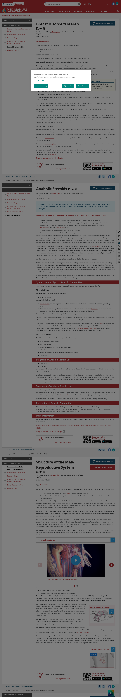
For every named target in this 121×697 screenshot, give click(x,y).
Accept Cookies (82, 86)
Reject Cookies (68, 86)
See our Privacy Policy (39, 80)
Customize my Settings (41, 86)
